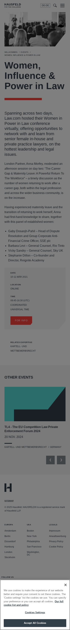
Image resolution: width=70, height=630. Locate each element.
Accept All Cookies (35, 623)
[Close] (65, 585)
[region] (35, 605)
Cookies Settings (35, 612)
